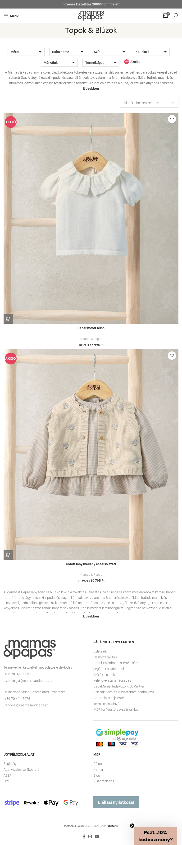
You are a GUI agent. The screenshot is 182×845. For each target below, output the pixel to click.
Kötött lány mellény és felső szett (91, 564)
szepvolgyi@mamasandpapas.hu (29, 681)
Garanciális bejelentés (109, 698)
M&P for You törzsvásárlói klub (116, 709)
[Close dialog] (178, 742)
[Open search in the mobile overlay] (176, 15)
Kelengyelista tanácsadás (112, 680)
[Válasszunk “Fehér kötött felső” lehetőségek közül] (8, 319)
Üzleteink (100, 651)
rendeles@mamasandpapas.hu (27, 705)
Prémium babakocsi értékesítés (116, 663)
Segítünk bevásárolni (108, 669)
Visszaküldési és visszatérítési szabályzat (123, 692)
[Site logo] (91, 15)
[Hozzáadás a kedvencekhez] (172, 119)
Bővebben (91, 88)
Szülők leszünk (104, 675)
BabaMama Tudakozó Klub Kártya (118, 686)
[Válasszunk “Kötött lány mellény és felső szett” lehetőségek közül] (8, 555)
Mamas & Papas (91, 339)
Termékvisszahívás (107, 704)
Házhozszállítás (105, 657)
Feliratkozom (54, 823)
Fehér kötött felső (91, 328)
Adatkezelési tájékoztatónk (26, 816)
